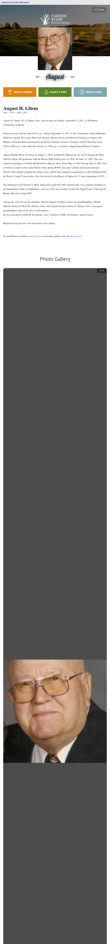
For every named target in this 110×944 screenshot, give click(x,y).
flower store (76, 236)
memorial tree (35, 236)
